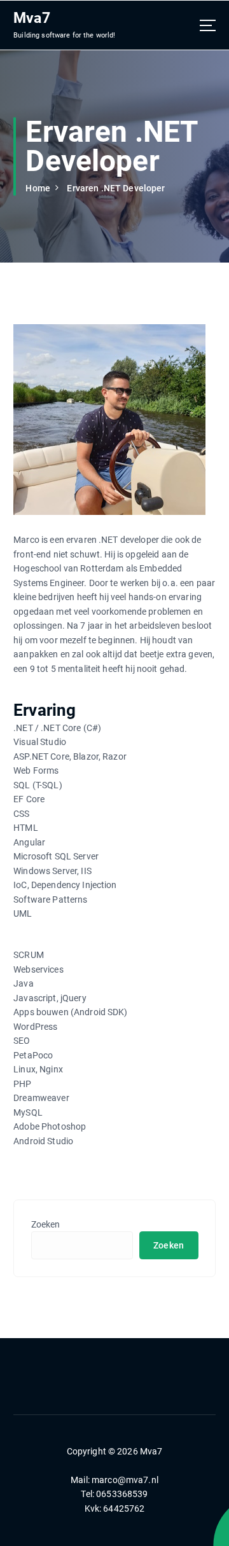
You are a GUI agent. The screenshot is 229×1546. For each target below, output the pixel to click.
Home (37, 188)
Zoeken (45, 1224)
